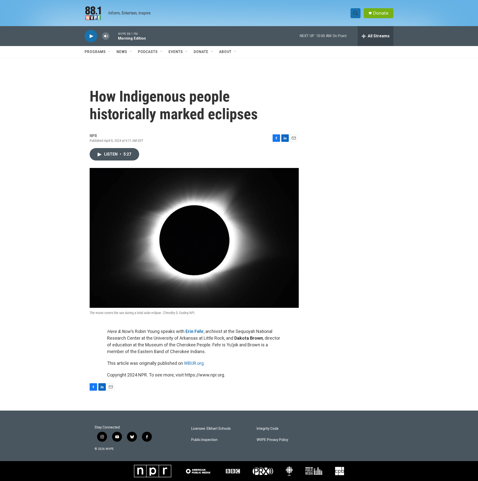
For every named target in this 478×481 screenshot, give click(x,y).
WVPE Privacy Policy (272, 440)
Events (176, 52)
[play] (91, 36)
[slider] (114, 36)
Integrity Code (268, 428)
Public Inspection (204, 440)
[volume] (106, 36)
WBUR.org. (194, 363)
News (122, 52)
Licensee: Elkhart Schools (211, 428)
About (225, 52)
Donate (380, 13)
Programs (95, 52)
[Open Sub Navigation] (110, 52)
